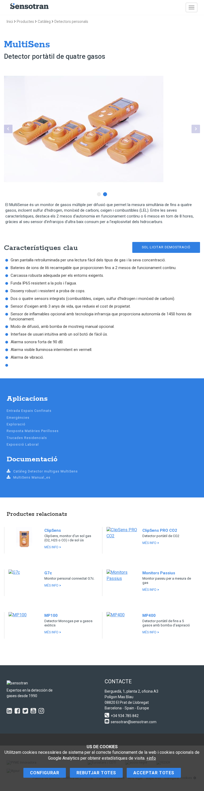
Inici (10, 21)
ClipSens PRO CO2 (159, 530)
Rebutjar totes (96, 772)
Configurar (44, 772)
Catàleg (44, 21)
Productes (25, 21)
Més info (52, 547)
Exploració (16, 424)
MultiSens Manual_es (31, 477)
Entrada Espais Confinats (29, 411)
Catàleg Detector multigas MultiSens (45, 471)
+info (151, 758)
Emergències (18, 418)
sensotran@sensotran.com (133, 722)
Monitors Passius (158, 573)
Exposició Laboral (23, 444)
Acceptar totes (153, 772)
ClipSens (52, 530)
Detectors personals (71, 21)
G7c (48, 573)
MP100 (51, 615)
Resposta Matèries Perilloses (33, 431)
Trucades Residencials (27, 438)
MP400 (149, 615)
